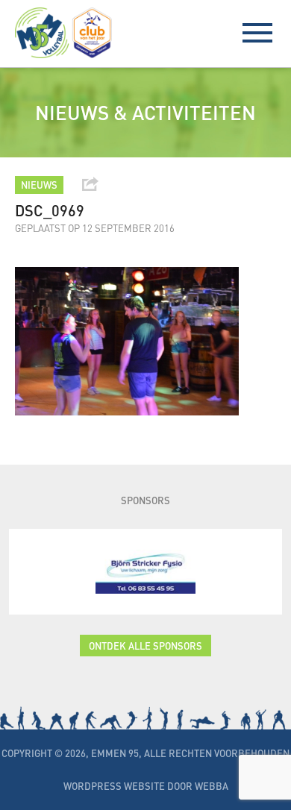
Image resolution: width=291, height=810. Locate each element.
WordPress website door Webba (145, 785)
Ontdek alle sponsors (145, 645)
